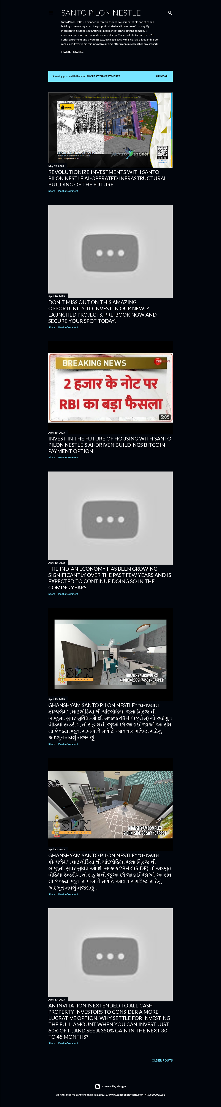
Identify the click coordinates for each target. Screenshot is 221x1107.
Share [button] (51, 190)
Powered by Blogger (114, 1086)
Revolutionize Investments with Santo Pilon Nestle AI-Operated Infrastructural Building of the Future (107, 178)
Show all (162, 76)
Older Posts (162, 1060)
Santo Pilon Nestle (101, 12)
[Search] (170, 12)
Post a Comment (68, 190)
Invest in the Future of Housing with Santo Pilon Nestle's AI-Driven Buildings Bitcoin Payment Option (109, 444)
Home (66, 51)
